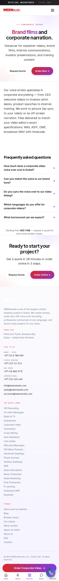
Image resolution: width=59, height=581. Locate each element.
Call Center (10, 441)
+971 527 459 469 (13, 379)
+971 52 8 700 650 (13, 355)
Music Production (13, 474)
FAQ (6, 538)
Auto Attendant (12, 437)
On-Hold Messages (14, 412)
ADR (6, 466)
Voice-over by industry (15, 509)
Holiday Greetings (13, 461)
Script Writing (11, 433)
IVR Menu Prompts (13, 449)
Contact (8, 542)
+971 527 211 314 (13, 363)
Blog (6, 513)
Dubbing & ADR (12, 490)
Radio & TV (9, 416)
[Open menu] (52, 10)
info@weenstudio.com (15, 385)
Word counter (11, 525)
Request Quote (18, 71)
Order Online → (42, 274)
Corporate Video (12, 424)
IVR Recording (11, 408)
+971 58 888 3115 (13, 371)
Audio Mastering (12, 478)
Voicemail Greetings (14, 453)
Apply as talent (12, 529)
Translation (9, 428)
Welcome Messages (14, 445)
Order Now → (42, 71)
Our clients (9, 521)
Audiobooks (10, 420)
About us (8, 534)
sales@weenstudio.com (16, 389)
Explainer (9, 494)
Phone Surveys (11, 457)
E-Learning (9, 486)
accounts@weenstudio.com (18, 393)
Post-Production (12, 482)
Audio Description (13, 470)
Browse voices (11, 517)
